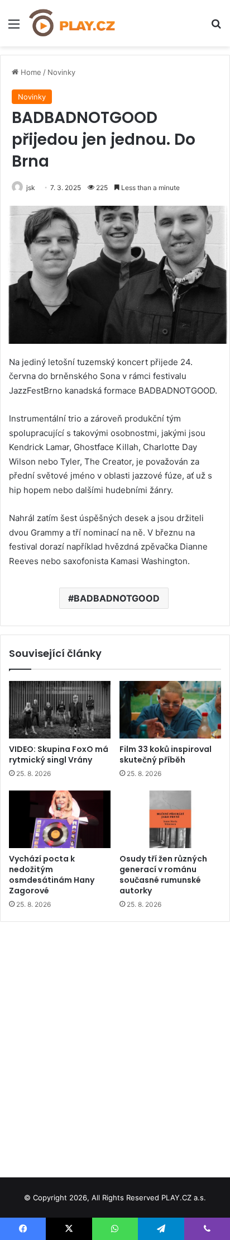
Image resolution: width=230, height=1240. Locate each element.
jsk (30, 187)
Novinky (61, 72)
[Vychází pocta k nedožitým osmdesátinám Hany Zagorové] (60, 819)
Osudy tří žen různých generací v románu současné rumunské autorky (163, 874)
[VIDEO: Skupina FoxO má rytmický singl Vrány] (60, 710)
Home (29, 72)
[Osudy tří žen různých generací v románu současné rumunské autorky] (170, 819)
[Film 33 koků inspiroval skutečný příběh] (170, 710)
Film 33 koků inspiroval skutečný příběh (165, 754)
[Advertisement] (115, 1045)
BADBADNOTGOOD (117, 598)
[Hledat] (216, 27)
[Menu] (14, 27)
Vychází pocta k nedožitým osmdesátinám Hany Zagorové (51, 874)
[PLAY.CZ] (72, 23)
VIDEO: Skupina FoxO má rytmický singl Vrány (58, 754)
